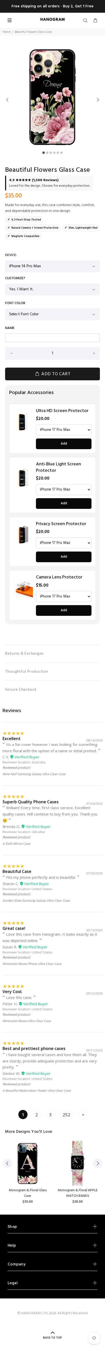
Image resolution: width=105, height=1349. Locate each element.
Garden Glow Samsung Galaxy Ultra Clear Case (36, 900)
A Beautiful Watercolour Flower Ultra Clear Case (37, 1090)
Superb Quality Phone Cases (31, 802)
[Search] (86, 21)
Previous (7, 99)
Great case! (14, 928)
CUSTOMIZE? (15, 278)
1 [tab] (43, 152)
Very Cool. (12, 991)
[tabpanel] (52, 96)
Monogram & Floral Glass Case (28, 1193)
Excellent (12, 738)
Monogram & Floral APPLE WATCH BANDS (78, 1193)
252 (66, 1115)
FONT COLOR (15, 303)
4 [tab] (54, 152)
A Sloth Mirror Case (16, 843)
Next (97, 99)
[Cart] (95, 21)
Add (64, 444)
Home (6, 32)
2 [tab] (47, 152)
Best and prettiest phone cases (34, 1048)
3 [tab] (50, 152)
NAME (10, 328)
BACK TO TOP (52, 1337)
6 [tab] (61, 152)
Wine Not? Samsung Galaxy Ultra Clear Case (34, 774)
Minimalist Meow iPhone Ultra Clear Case (32, 964)
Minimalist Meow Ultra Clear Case (27, 1021)
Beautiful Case (17, 871)
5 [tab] (58, 152)
